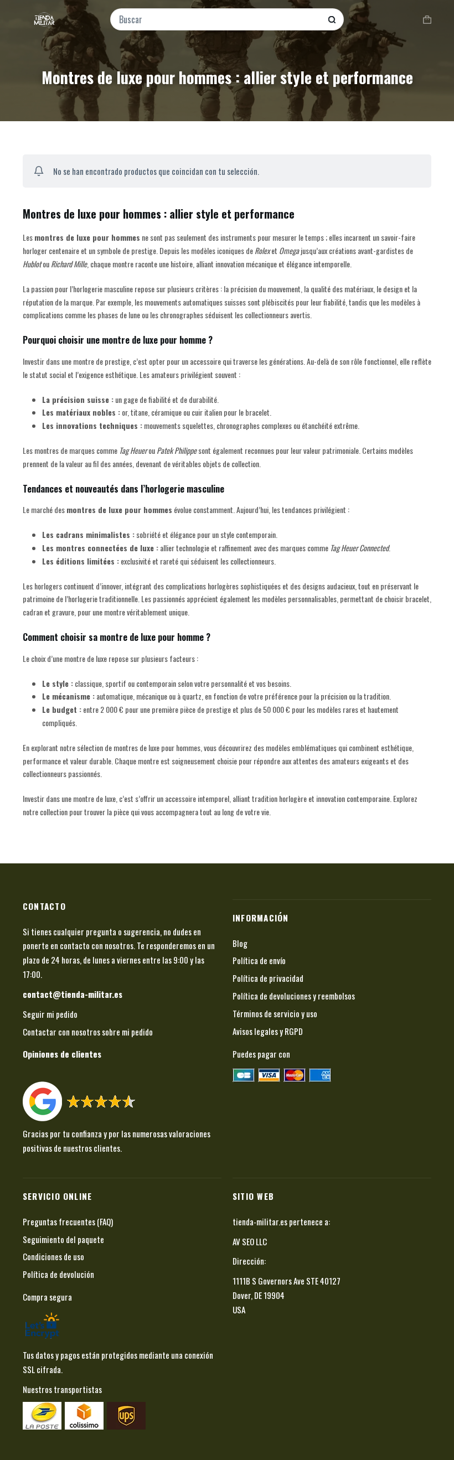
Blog (240, 943)
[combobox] (220, 19)
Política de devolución (58, 1274)
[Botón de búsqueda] (332, 19)
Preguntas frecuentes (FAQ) (68, 1221)
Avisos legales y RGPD (268, 1031)
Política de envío (259, 960)
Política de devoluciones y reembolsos (294, 996)
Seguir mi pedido (50, 1014)
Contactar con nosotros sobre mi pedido (88, 1032)
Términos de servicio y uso (275, 1013)
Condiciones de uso (53, 1256)
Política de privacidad (268, 978)
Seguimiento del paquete (63, 1239)
